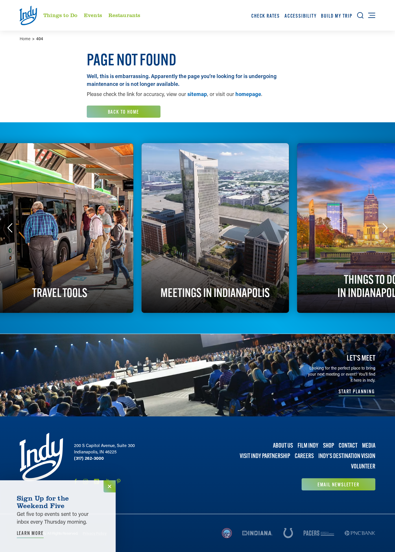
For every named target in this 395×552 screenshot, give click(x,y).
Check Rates (265, 15)
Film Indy (308, 445)
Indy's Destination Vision (346, 456)
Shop (328, 445)
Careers (304, 456)
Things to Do (60, 15)
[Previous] (9, 227)
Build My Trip (336, 15)
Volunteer (363, 466)
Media (368, 445)
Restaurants (124, 15)
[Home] (41, 461)
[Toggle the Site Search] (360, 15)
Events (93, 15)
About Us (283, 445)
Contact (348, 445)
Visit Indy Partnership (265, 456)
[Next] (385, 227)
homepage (248, 94)
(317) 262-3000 (89, 458)
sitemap (197, 94)
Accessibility (300, 15)
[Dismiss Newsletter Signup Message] (110, 486)
